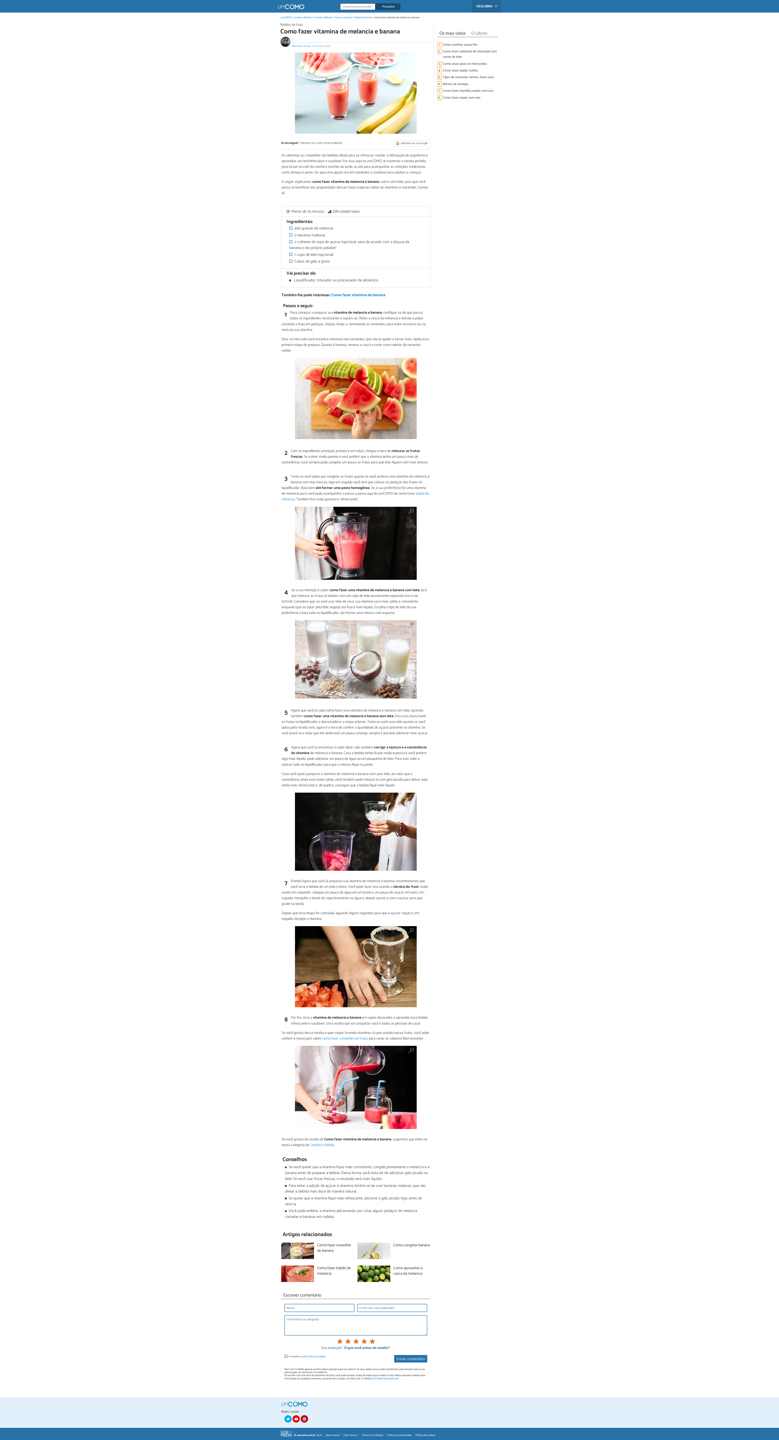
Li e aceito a (307, 1356)
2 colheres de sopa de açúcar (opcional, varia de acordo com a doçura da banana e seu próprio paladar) (349, 245)
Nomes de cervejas (455, 84)
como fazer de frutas (345, 1038)
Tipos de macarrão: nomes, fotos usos (468, 77)
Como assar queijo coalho (460, 70)
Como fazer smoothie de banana (334, 1248)
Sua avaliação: (331, 1348)
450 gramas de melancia (313, 228)
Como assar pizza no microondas (465, 64)
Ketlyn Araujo (303, 46)
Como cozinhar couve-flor (460, 44)
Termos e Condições (372, 1435)
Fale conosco (351, 1435)
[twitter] (288, 1419)
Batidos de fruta (363, 17)
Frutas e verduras (343, 17)
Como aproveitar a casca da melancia (407, 1271)
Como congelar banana (411, 1245)
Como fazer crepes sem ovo (461, 97)
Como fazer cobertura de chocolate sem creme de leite (470, 54)
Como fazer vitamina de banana (358, 295)
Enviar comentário (410, 1359)
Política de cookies (425, 1435)
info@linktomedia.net (386, 1379)
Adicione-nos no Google (414, 143)
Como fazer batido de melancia (334, 1271)
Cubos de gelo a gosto (312, 261)
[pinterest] (304, 1419)
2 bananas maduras (309, 235)
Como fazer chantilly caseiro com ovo (468, 91)
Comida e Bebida (302, 17)
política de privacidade (313, 1356)
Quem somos (333, 1435)
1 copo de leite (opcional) (314, 255)
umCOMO (286, 17)
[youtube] (296, 1419)
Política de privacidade (399, 1435)
